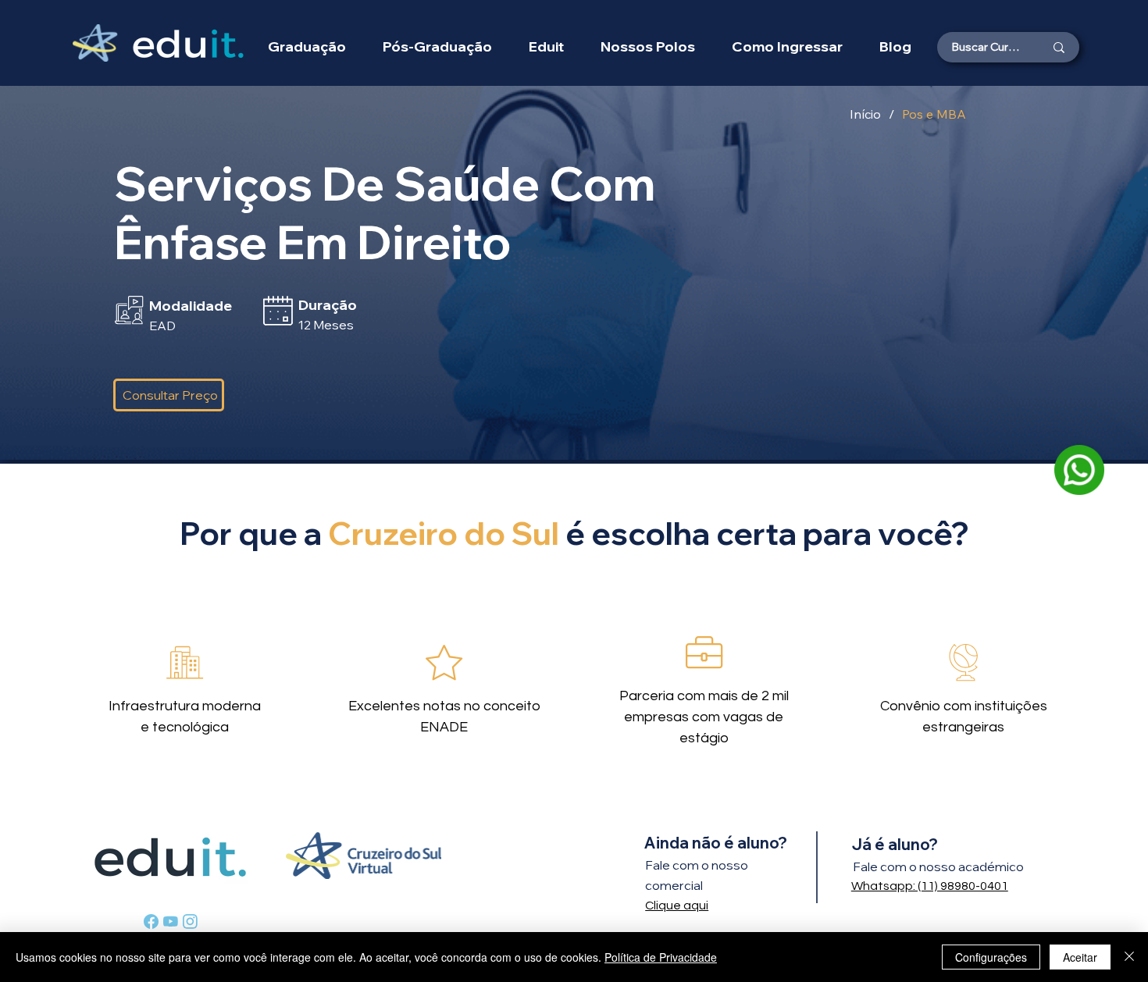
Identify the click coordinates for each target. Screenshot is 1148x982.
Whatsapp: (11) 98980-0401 (929, 886)
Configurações (991, 957)
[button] (647, 46)
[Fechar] (1129, 957)
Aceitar (1080, 957)
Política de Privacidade (660, 957)
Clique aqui (676, 905)
